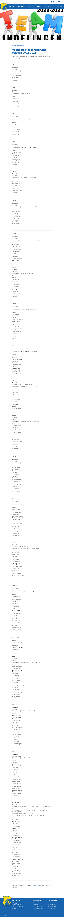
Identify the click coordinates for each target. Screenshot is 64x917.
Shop (60, 6)
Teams (10, 6)
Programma (21, 6)
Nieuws (39, 6)
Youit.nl (30, 915)
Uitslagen (30, 6)
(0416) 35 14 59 (52, 908)
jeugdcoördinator (34, 885)
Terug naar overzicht (18, 45)
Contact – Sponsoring (17, 906)
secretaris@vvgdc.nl (38, 908)
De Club (47, 6)
